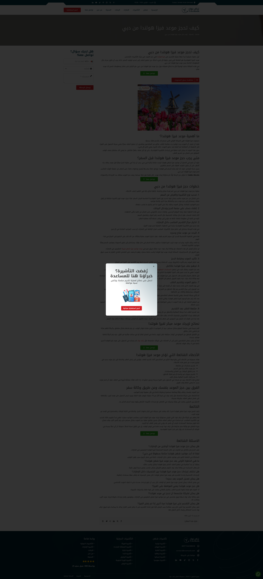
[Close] (153, 266)
